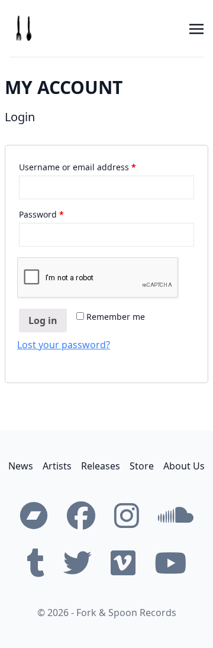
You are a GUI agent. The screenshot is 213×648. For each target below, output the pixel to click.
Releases (100, 465)
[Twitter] (77, 563)
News (20, 465)
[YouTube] (170, 563)
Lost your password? (63, 344)
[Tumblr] (35, 563)
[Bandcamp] (33, 515)
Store (142, 465)
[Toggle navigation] (196, 27)
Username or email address (77, 167)
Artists (57, 465)
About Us (184, 465)
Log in (42, 320)
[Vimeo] (123, 563)
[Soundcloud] (176, 515)
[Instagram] (127, 515)
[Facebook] (81, 515)
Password (41, 214)
